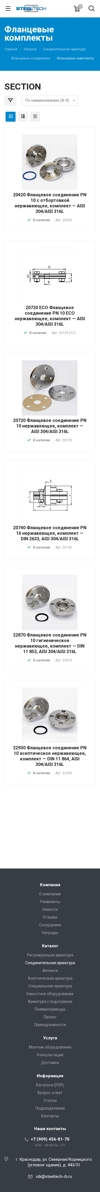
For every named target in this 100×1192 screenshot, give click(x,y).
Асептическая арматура (50, 978)
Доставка (50, 1062)
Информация (50, 1075)
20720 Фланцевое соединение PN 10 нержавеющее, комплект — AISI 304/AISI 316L (49, 426)
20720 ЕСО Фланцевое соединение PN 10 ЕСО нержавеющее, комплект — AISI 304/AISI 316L (50, 316)
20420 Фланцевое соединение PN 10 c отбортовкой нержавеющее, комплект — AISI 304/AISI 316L (49, 203)
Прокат (50, 1017)
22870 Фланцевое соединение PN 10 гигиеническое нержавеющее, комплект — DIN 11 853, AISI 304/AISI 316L (49, 643)
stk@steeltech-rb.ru (54, 1176)
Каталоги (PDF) (50, 1085)
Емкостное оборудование (50, 994)
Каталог (50, 945)
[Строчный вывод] (23, 117)
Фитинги (50, 970)
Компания (50, 884)
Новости (50, 909)
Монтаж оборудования (50, 1047)
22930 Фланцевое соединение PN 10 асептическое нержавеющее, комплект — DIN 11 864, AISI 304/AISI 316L (49, 756)
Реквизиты (50, 901)
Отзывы (50, 917)
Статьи (50, 1100)
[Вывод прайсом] (35, 117)
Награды (50, 932)
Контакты (50, 1116)
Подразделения (50, 1108)
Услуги (50, 1037)
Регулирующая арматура (50, 955)
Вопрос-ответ (50, 1093)
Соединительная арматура (50, 963)
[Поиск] (91, 9)
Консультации (50, 1055)
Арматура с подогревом (50, 1001)
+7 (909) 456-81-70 (50, 1139)
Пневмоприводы (50, 1009)
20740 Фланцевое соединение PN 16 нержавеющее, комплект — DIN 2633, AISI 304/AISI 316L (49, 533)
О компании (50, 894)
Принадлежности (50, 1025)
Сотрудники (50, 925)
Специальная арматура (50, 986)
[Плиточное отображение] (11, 117)
